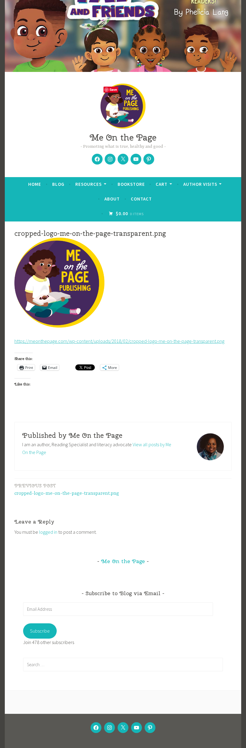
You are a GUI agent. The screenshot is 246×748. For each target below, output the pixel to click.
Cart (161, 184)
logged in (48, 532)
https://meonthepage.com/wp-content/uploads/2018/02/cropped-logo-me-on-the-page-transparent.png (119, 341)
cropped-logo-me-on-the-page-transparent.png (66, 489)
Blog (58, 184)
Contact (141, 199)
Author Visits (200, 184)
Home (34, 184)
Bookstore (131, 184)
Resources (88, 184)
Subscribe (40, 631)
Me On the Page (123, 137)
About (112, 199)
